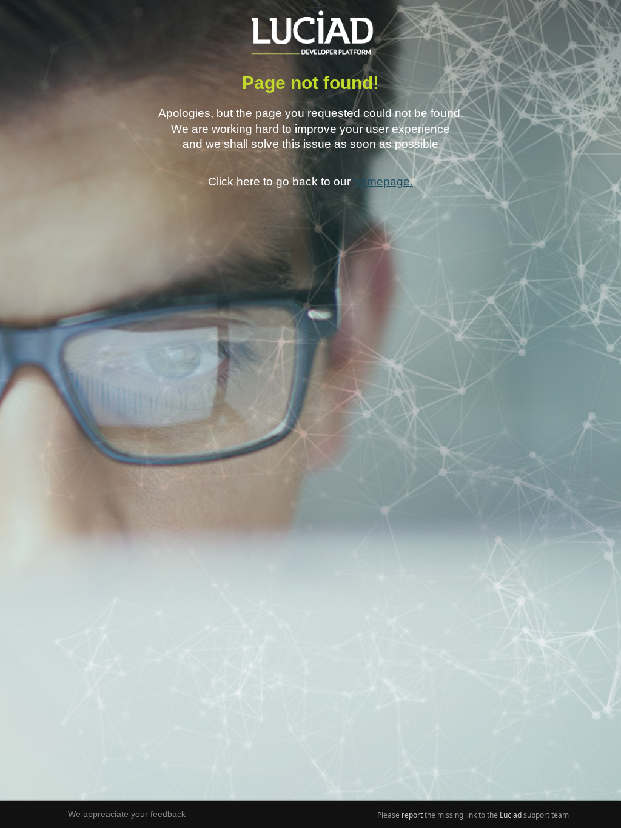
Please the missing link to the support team (473, 815)
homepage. (383, 181)
